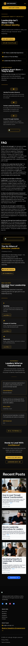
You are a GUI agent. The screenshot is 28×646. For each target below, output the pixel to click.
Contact (4, 619)
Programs (4, 615)
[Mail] (14, 604)
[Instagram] (10, 604)
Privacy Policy (4, 639)
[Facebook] (2, 604)
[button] (24, 3)
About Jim (4, 611)
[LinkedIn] (6, 604)
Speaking (4, 613)
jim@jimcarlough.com (8, 625)
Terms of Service (5, 642)
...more (10, 502)
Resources (4, 617)
